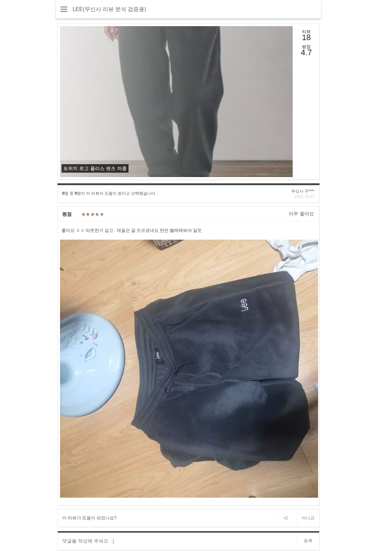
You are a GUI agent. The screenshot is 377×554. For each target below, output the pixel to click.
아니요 (308, 518)
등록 (308, 540)
